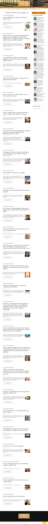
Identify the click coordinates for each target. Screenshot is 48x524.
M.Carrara (8, 213)
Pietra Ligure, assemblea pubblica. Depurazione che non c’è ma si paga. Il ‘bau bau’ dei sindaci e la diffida (16, 210)
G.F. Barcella (8, 81)
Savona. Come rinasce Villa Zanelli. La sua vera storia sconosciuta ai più (15, 95)
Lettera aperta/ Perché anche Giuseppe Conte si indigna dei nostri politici (16, 78)
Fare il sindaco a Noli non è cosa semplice (14, 172)
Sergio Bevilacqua (9, 483)
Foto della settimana (25, 9)
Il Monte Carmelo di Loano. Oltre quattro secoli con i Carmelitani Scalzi (16, 229)
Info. (26, 522)
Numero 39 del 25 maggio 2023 (10, 15)
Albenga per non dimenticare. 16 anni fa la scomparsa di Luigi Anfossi (14, 286)
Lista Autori (12, 9)
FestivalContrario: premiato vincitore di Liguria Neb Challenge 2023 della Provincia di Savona (16, 429)
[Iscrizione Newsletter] (24, 516)
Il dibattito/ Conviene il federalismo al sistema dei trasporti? (16, 190)
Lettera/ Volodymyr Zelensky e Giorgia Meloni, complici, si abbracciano (15, 464)
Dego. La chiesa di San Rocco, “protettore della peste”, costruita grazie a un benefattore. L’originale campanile (39, 60)
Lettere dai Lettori (18, 9)
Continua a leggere (7, 27)
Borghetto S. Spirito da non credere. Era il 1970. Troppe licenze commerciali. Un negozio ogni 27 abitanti (16, 267)
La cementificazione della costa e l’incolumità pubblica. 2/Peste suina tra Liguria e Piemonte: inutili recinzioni (15, 59)
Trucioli (8, 62)
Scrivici (39, 9)
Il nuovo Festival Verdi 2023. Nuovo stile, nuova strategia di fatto (15, 480)
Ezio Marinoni (9, 232)
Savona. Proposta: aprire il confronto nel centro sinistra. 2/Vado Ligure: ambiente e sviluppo (15, 113)
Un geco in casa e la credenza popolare (13, 446)
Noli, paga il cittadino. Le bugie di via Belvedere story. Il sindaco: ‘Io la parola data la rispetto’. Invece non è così (16, 153)
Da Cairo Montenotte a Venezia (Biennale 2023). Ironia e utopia (16, 411)
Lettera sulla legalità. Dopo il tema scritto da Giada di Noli (15, 18)
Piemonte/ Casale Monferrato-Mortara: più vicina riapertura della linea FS (16, 392)
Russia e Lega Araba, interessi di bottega (14, 496)
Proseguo (44, 522)
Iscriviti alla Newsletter (32, 9)
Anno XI (4, 15)
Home (8, 9)
